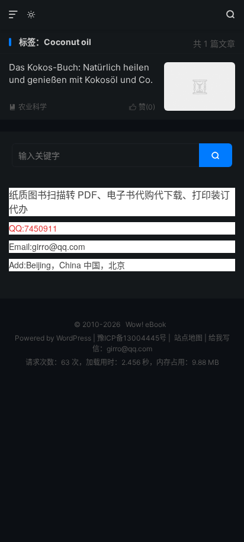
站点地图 (188, 337)
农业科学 (28, 106)
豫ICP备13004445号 (131, 337)
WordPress (72, 337)
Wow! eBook (122, 15)
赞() (142, 106)
